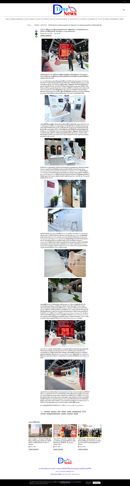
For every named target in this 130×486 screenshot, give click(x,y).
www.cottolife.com (79, 405)
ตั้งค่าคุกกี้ (88, 482)
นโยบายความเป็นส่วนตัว (36, 483)
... (32, 25)
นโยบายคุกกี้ (45, 483)
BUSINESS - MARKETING (40, 25)
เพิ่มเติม (122, 19)
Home (29, 25)
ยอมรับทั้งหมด (97, 482)
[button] (125, 1)
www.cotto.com (68, 405)
